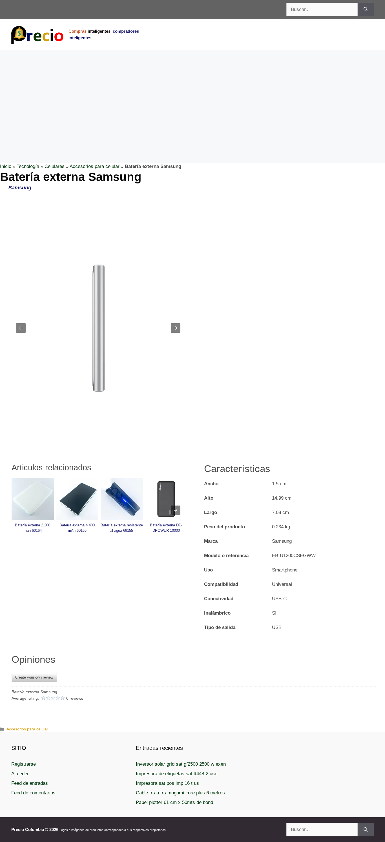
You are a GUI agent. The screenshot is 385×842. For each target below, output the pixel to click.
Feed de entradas (29, 783)
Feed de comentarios (33, 793)
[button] (21, 328)
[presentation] (175, 510)
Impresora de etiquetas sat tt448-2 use (176, 773)
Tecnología (28, 166)
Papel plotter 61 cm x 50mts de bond (174, 802)
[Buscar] (366, 9)
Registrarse (23, 764)
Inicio (5, 166)
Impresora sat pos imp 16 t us (167, 783)
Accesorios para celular (95, 166)
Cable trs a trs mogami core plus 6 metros (180, 793)
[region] (192, 95)
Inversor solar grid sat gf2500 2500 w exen (181, 764)
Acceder (20, 773)
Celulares (55, 166)
